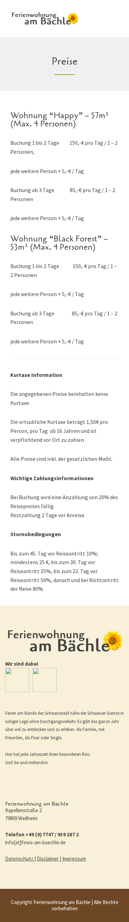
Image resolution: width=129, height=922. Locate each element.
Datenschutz (19, 858)
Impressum (74, 858)
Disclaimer (48, 858)
